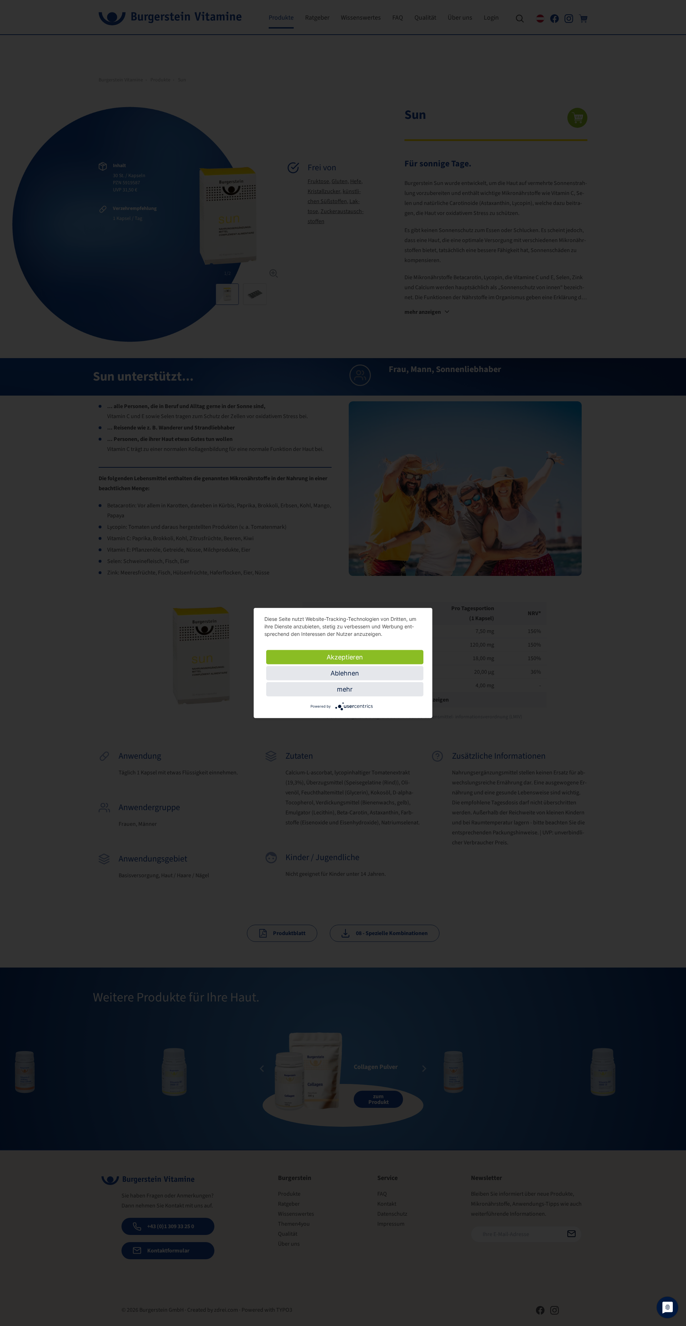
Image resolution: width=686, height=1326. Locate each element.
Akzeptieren (345, 657)
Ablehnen (344, 673)
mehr (345, 689)
